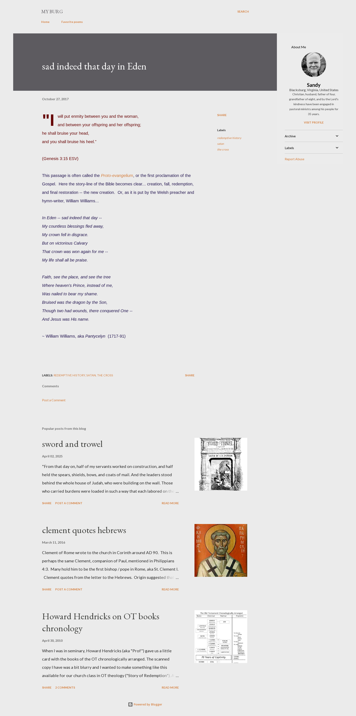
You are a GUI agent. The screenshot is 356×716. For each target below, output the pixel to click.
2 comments (65, 687)
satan (220, 143)
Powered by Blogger (147, 704)
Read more (170, 503)
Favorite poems (72, 22)
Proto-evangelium (117, 175)
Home (45, 22)
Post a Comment (54, 400)
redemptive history (229, 138)
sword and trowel (72, 444)
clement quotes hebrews (84, 530)
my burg (52, 11)
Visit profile (314, 122)
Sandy (314, 85)
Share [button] (222, 115)
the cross (223, 149)
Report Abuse (294, 159)
